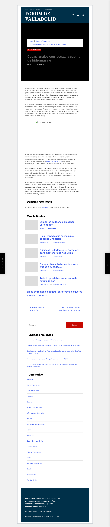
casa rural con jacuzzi (54, 161)
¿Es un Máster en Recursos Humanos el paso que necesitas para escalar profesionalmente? (52, 366)
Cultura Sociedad (33, 391)
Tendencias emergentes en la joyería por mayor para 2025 (47, 359)
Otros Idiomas (32, 446)
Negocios (30, 435)
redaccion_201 (44, 242)
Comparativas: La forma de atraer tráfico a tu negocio (59, 265)
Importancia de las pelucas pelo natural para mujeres (45, 340)
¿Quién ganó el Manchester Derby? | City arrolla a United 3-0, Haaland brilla (53, 345)
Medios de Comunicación (35, 424)
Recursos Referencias (34, 463)
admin (29, 64)
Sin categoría (31, 474)
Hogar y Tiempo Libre (34, 49)
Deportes (30, 396)
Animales (30, 379)
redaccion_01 (31, 295)
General (29, 402)
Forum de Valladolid (40, 16)
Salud (29, 469)
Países (29, 458)
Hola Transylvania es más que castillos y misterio (57, 237)
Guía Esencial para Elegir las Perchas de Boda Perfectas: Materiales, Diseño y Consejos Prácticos (54, 352)
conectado (46, 207)
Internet (29, 419)
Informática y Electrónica (35, 413)
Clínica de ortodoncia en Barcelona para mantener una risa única (59, 251)
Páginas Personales (33, 452)
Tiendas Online (32, 480)
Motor (29, 430)
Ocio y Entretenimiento (35, 441)
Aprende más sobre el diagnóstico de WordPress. (42, 516)
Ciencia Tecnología (33, 385)
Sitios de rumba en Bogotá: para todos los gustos (54, 291)
